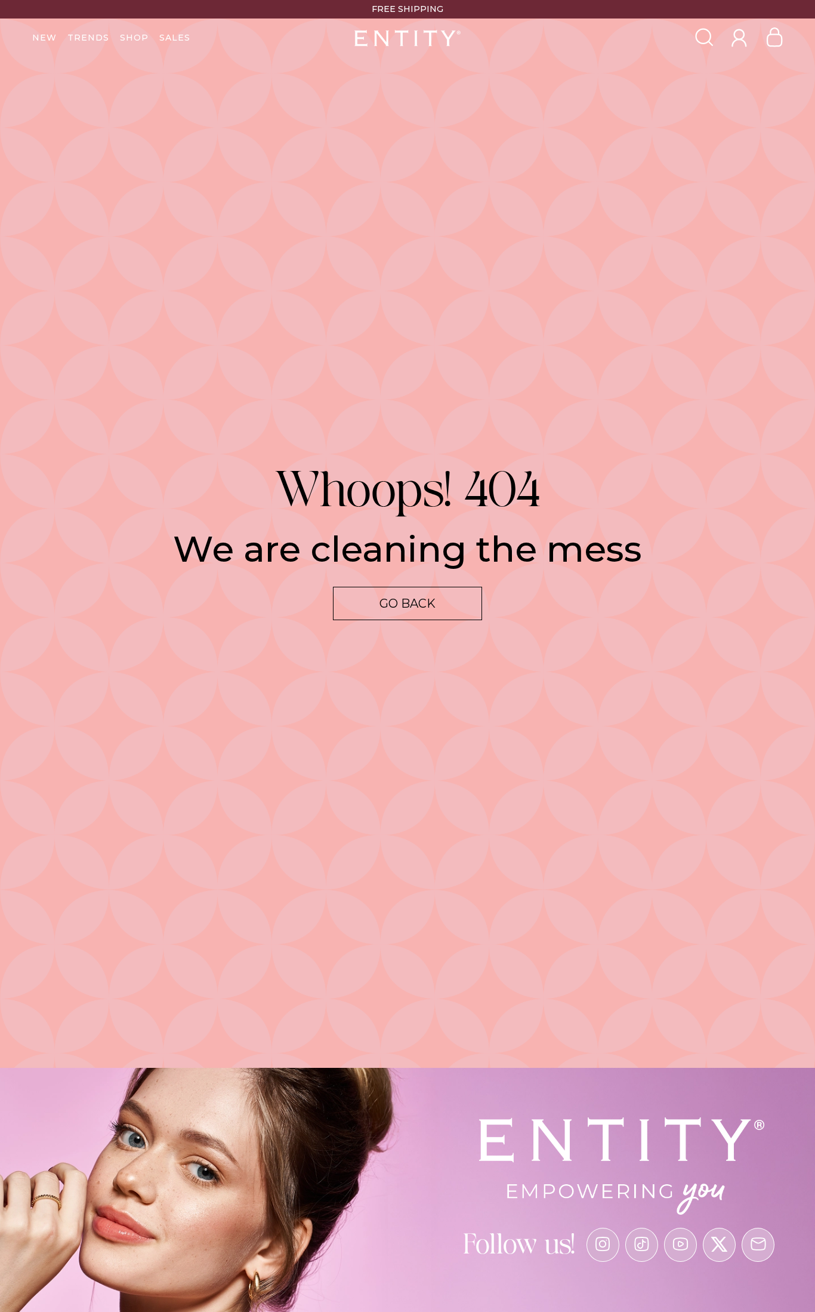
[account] (739, 47)
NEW (44, 37)
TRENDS (88, 37)
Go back (407, 603)
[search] (704, 38)
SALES (174, 37)
